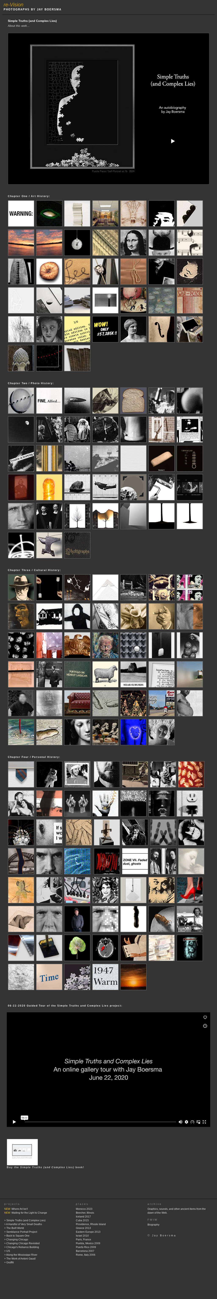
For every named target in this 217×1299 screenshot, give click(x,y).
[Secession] (49, 470)
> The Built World (14, 1228)
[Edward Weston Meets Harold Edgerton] (77, 413)
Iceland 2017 (83, 1216)
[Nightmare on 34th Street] (133, 715)
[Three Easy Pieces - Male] (190, 657)
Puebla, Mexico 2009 (88, 1243)
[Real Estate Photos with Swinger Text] (49, 628)
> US (7, 1251)
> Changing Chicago (16, 1239)
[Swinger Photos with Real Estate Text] (77, 628)
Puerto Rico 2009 (86, 1247)
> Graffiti (9, 1262)
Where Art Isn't (16, 1208)
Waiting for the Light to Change (25, 1212)
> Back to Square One (16, 1235)
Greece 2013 (83, 1228)
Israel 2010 (82, 1235)
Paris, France (83, 1239)
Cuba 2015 (82, 1220)
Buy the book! (45, 1167)
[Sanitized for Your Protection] (105, 628)
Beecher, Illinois (85, 1212)
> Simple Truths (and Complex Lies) (25, 1220)
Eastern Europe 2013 (88, 1231)
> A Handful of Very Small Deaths (23, 1224)
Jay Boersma (164, 1235)
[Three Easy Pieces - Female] (161, 657)
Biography (153, 1224)
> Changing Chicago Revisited (22, 1243)
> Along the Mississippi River (20, 1254)
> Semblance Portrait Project (20, 1231)
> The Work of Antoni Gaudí (20, 1258)
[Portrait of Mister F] (161, 628)
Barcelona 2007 (85, 1251)
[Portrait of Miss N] (133, 628)
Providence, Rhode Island (91, 1224)
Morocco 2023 (84, 1208)
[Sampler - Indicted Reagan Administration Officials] (21, 657)
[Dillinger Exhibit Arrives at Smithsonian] (49, 686)
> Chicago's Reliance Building (21, 1247)
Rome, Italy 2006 (85, 1254)
